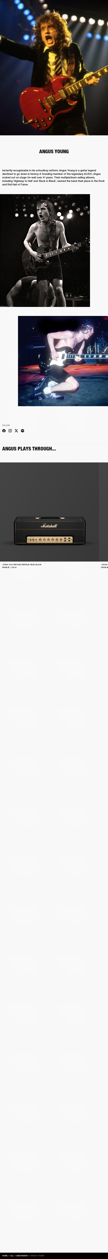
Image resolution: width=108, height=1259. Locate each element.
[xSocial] (16, 431)
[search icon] (87, 13)
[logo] (11, 11)
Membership (68, 6)
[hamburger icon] (101, 13)
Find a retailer (82, 6)
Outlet (94, 6)
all (12, 1256)
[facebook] (4, 431)
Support (79, 13)
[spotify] (22, 431)
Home (5, 1256)
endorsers (22, 1256)
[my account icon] (92, 13)
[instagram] (10, 431)
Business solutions (52, 6)
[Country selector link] (101, 6)
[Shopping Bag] (96, 13)
